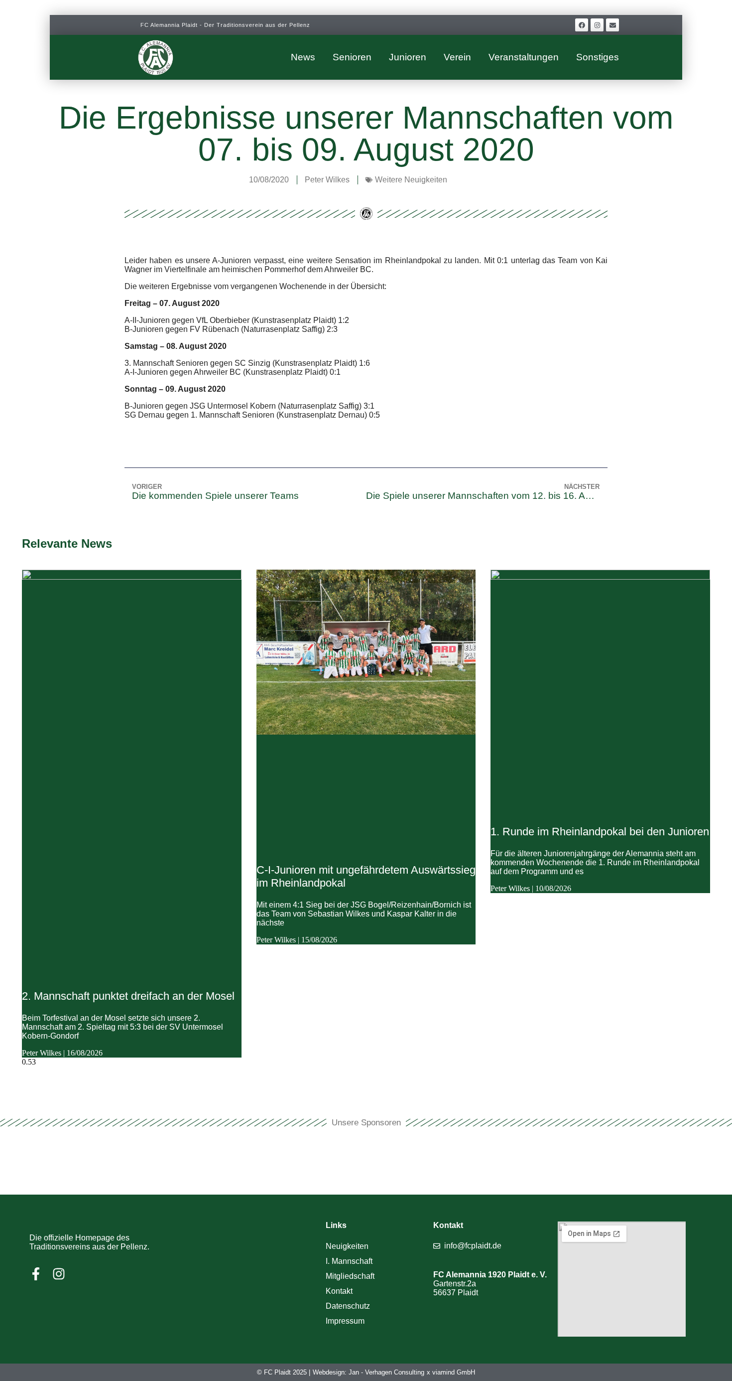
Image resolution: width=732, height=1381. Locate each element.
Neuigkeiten (347, 1246)
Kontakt (339, 1291)
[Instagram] (597, 24)
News (303, 57)
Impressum (345, 1321)
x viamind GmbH (451, 1372)
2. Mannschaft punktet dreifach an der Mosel (128, 996)
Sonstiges (597, 57)
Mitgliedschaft (350, 1276)
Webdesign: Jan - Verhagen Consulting (368, 1372)
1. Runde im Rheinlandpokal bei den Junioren (599, 831)
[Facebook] (581, 24)
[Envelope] (612, 24)
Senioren (352, 57)
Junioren (407, 57)
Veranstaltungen (523, 57)
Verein (457, 57)
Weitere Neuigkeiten (411, 179)
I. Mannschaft (349, 1261)
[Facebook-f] (35, 1273)
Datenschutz (348, 1306)
